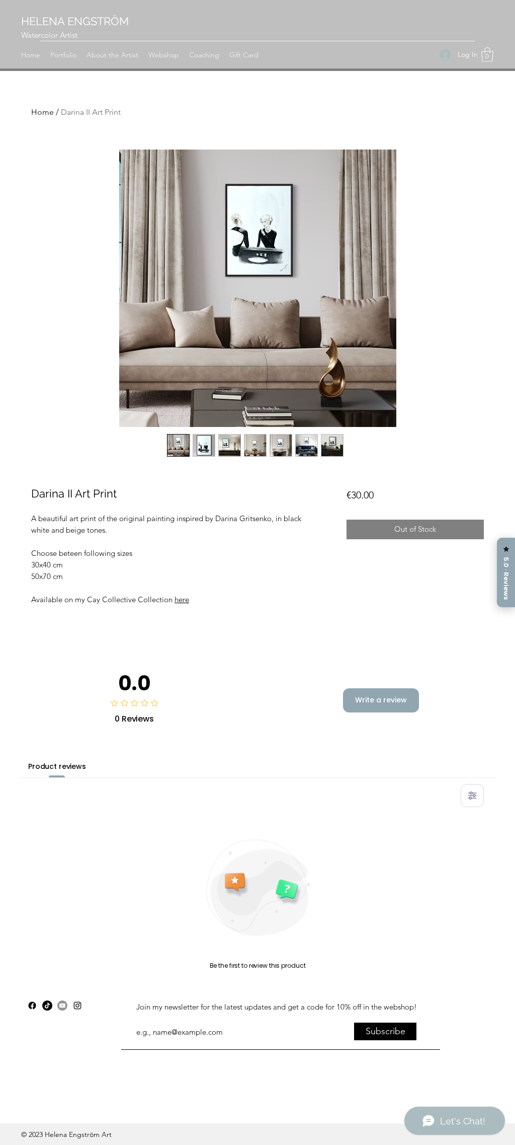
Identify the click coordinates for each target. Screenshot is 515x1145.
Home (42, 112)
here (182, 599)
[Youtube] (62, 1005)
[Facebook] (32, 1005)
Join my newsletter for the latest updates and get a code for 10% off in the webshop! (276, 1007)
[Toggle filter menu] (472, 795)
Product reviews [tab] (57, 766)
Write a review (381, 700)
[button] (487, 54)
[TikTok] (47, 1005)
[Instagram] (77, 1005)
